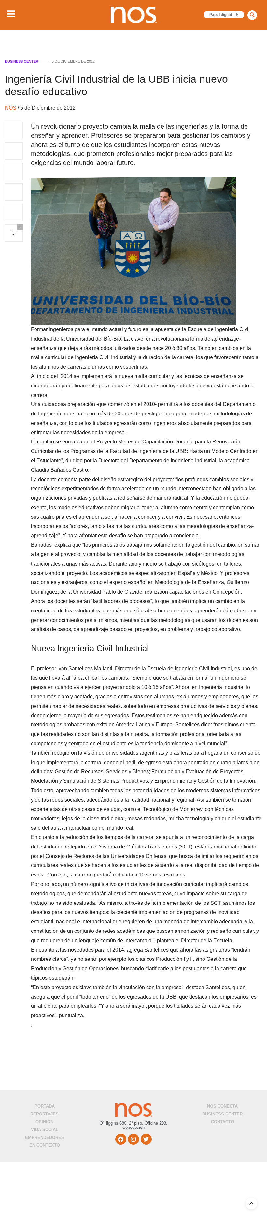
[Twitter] (146, 1139)
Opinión (44, 1121)
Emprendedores (44, 1137)
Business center (222, 1114)
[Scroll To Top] (251, 1203)
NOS (11, 108)
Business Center (21, 61)
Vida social (44, 1129)
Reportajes (44, 1114)
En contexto (44, 1145)
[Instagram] (133, 1139)
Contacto (222, 1121)
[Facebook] (120, 1139)
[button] (252, 15)
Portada (45, 1106)
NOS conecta (222, 1106)
